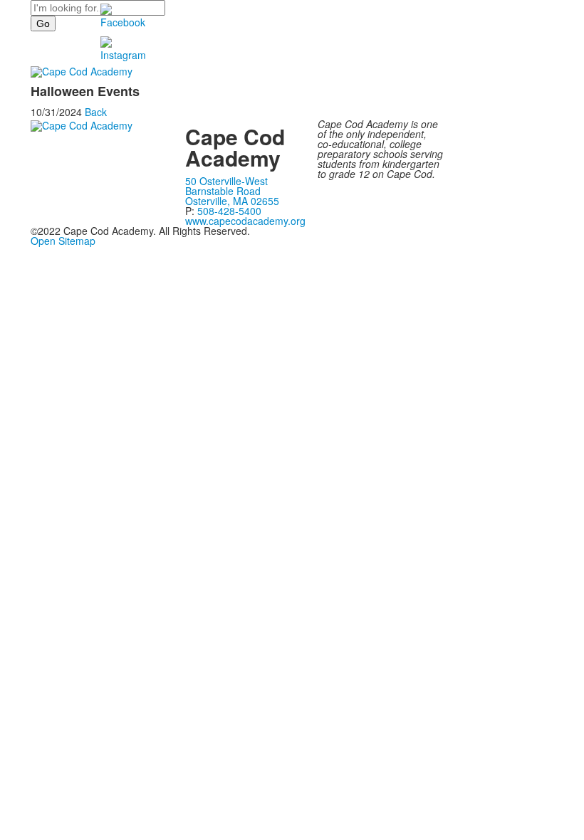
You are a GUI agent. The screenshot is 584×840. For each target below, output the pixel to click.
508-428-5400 (229, 211)
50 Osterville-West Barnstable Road (226, 186)
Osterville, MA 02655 (232, 201)
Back (96, 112)
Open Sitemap (63, 240)
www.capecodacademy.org (245, 221)
